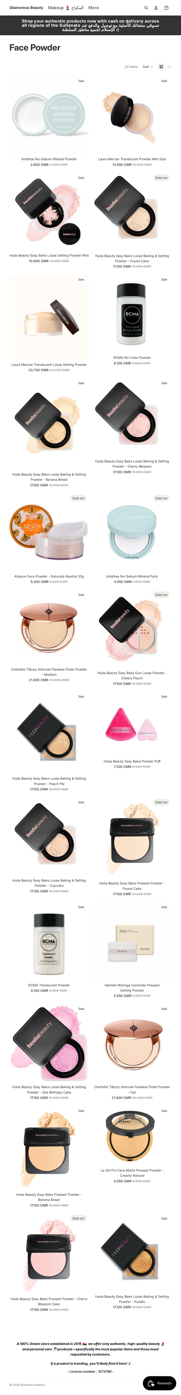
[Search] (146, 8)
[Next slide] (81, 115)
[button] (148, 67)
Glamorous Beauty (32, 1385)
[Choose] (81, 243)
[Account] (156, 8)
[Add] (81, 147)
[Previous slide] (16, 115)
